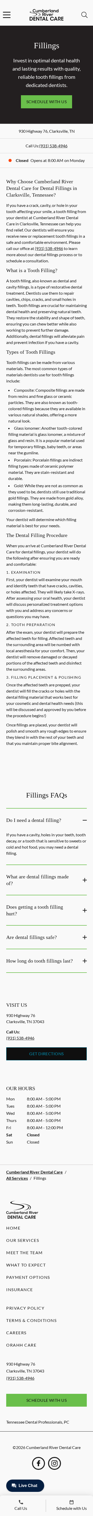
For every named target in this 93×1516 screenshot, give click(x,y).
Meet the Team (24, 1252)
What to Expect (26, 1264)
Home (13, 1227)
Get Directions (46, 1053)
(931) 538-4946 (53, 145)
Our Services (22, 1240)
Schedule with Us (46, 101)
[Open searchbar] (84, 15)
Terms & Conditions (31, 1320)
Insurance (19, 1289)
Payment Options (28, 1277)
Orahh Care (21, 1344)
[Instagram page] (54, 1463)
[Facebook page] (38, 1463)
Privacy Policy (25, 1308)
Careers (16, 1332)
